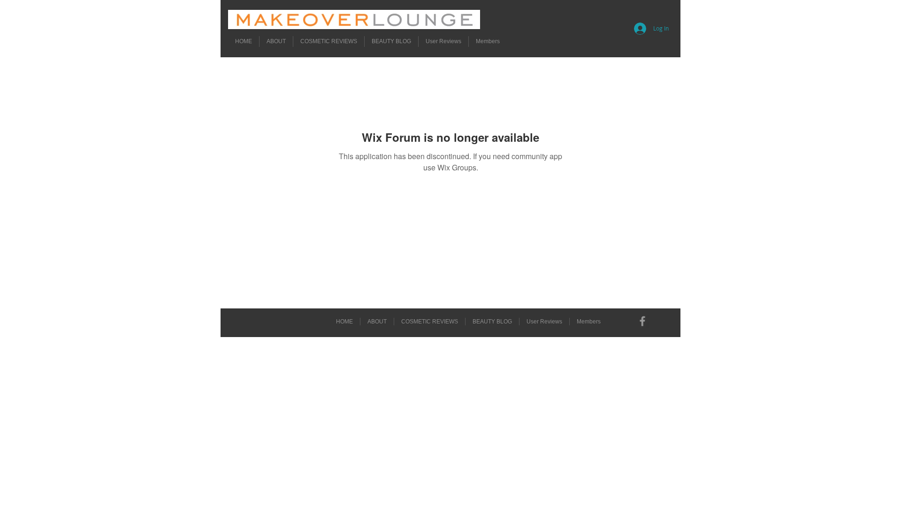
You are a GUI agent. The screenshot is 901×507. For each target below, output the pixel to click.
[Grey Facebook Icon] (642, 321)
